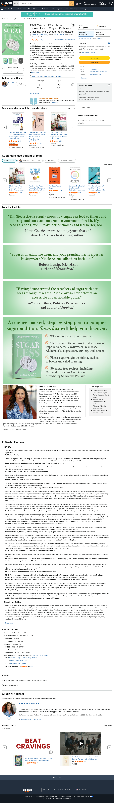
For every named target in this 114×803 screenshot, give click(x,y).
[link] (18, 134)
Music (66, 9)
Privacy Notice (40, 796)
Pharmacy (73, 9)
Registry (59, 9)
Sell (52, 9)
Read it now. (55, 103)
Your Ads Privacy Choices (81, 796)
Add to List (86, 107)
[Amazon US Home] (27, 790)
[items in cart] (110, 3)
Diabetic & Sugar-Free (40, 19)
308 (99, 193)
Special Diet (28, 19)
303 (79, 193)
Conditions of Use (29, 796)
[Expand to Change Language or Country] (54, 790)
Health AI (11, 9)
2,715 (60, 190)
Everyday (82, 9)
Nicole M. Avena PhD (39, 35)
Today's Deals (21, 9)
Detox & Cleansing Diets (18, 660)
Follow (21, 84)
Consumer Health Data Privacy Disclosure (59, 796)
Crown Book (93, 69)
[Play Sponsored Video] (81, 743)
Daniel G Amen (59, 35)
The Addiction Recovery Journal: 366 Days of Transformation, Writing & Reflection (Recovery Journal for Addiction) (85, 758)
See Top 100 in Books (40, 655)
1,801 (21, 193)
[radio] (86, 27)
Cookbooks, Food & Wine (15, 19)
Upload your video (9, 685)
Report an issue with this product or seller (46, 76)
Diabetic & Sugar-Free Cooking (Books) (23, 658)
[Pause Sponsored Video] (51, 752)
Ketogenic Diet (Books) (18, 663)
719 (39, 193)
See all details (34, 93)
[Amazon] (6, 3)
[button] (3, 9)
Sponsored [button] (5, 728)
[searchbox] (44, 3)
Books (4, 19)
